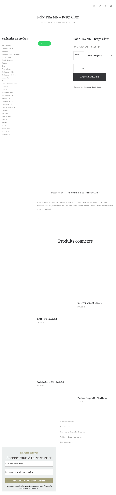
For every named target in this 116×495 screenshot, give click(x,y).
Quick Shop (55, 281)
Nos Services (65, 427)
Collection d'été (89, 87)
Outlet (4, 119)
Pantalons (6, 69)
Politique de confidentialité (70, 437)
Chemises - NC (8, 96)
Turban (5, 63)
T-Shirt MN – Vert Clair (47, 319)
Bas (3, 66)
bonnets (5, 78)
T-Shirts (5, 131)
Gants (4, 81)
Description (57, 193)
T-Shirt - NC (7, 116)
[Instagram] (8, 442)
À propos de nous (67, 422)
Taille (77, 54)
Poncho (5, 90)
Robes (98, 87)
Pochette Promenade (11, 54)
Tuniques (5, 134)
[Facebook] (2, 442)
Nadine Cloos (7, 93)
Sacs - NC (6, 113)
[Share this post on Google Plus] (82, 92)
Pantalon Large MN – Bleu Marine (92, 398)
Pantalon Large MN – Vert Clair (51, 382)
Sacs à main (7, 57)
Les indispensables (9, 84)
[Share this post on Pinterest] (87, 92)
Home (43, 22)
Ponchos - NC (7, 104)
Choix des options (55, 293)
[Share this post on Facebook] (74, 92)
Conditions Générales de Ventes (72, 432)
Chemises (6, 128)
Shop (50, 22)
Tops (4, 125)
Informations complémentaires (83, 193)
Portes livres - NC (9, 107)
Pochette (5, 51)
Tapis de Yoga (7, 60)
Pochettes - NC (8, 101)
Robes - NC (6, 110)
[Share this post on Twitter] (78, 92)
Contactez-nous (66, 442)
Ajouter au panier (89, 77)
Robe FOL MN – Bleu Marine (90, 303)
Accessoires (6, 45)
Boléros (5, 87)
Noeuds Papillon (8, 48)
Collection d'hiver (9, 75)
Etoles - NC (6, 99)
